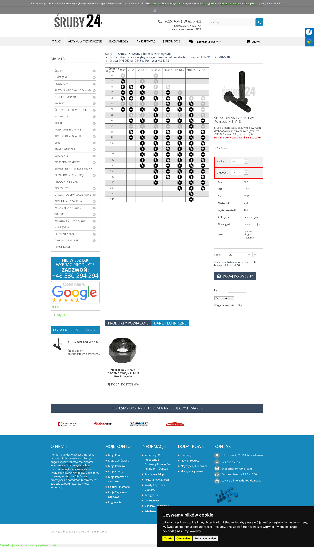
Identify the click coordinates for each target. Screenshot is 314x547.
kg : (216, 290)
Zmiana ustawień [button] (205, 538)
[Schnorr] (138, 423)
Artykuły (61, 315)
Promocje (186, 455)
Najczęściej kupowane (194, 466)
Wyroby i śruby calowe (71, 221)
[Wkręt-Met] (174, 423)
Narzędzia (62, 227)
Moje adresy (115, 471)
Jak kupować (152, 500)
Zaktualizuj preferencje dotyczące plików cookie (28, 545)
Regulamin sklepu (154, 474)
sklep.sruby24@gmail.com (237, 468)
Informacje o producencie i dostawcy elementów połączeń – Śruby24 (157, 461)
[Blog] (309, 31)
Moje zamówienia (119, 460)
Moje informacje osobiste (118, 479)
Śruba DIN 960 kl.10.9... (84, 342)
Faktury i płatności (119, 487)
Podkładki (62, 83)
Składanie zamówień (156, 506)
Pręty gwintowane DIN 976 (73, 90)
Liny (57, 142)
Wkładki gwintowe (68, 207)
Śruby (59, 70)
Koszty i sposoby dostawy (154, 487)
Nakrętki (61, 77)
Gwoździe (61, 116)
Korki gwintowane (68, 129)
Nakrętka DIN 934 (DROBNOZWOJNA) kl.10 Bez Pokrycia (123, 373)
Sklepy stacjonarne (192, 471)
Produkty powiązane (128, 323)
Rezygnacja (151, 495)
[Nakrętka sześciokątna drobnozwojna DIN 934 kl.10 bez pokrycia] (123, 349)
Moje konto (118, 446)
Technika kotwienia (68, 201)
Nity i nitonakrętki (68, 97)
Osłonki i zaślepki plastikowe (67, 243)
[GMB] (309, 41)
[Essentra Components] (67, 423)
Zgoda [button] (168, 538)
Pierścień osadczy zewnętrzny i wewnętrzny (73, 165)
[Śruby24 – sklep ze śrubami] (84, 22)
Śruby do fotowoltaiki (71, 110)
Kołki (58, 123)
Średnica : (223, 161)
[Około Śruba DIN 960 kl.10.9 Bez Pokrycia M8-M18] (57, 344)
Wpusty (60, 214)
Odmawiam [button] (183, 538)
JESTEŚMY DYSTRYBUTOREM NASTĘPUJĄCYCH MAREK (157, 408)
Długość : (222, 172)
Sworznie (61, 155)
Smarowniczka (65, 149)
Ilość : (217, 254)
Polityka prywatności (156, 479)
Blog (56, 306)
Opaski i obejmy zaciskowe (73, 194)
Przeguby (61, 188)
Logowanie (114, 502)
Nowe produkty (190, 460)
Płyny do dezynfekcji (69, 175)
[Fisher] (102, 423)
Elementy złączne (67, 234)
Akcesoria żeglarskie (69, 136)
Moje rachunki (117, 466)
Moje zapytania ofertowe (117, 495)
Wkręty (60, 103)
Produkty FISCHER (67, 181)
